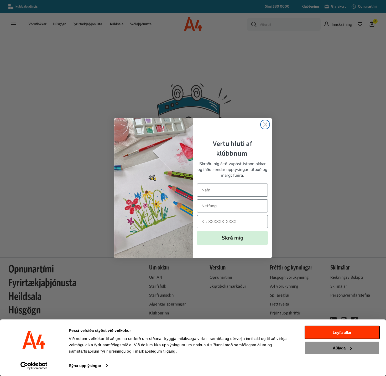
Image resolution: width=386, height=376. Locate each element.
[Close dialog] (265, 124)
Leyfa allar (342, 332)
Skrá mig (232, 237)
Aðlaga (339, 347)
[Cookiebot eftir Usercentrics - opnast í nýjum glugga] (34, 366)
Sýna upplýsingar (85, 365)
